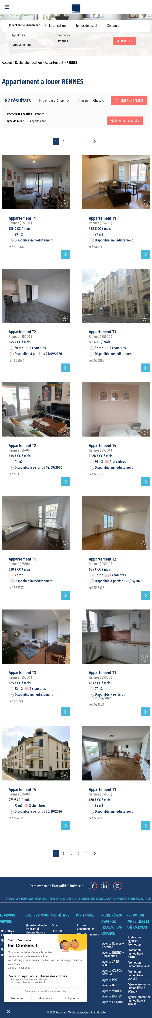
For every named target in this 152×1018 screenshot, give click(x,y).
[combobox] (31, 45)
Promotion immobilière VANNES (135, 975)
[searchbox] (59, 45)
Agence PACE (110, 979)
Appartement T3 (102, 332)
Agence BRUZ (110, 985)
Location (57, 931)
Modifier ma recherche (125, 120)
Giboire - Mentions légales (72, 1012)
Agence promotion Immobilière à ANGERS (139, 1000)
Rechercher (124, 41)
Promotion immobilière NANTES (135, 954)
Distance (113, 26)
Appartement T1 (22, 218)
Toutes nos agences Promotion (134, 941)
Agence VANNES (112, 991)
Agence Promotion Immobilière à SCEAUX (139, 988)
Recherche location (28, 63)
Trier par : (84, 100)
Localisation (57, 26)
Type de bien (21, 40)
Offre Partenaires (88, 934)
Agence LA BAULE (113, 1002)
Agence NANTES (112, 996)
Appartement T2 (22, 332)
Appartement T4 (102, 445)
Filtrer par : (47, 100)
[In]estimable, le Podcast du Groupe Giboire (36, 929)
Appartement (54, 63)
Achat (55, 925)
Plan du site (98, 1012)
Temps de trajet (86, 26)
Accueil (7, 63)
